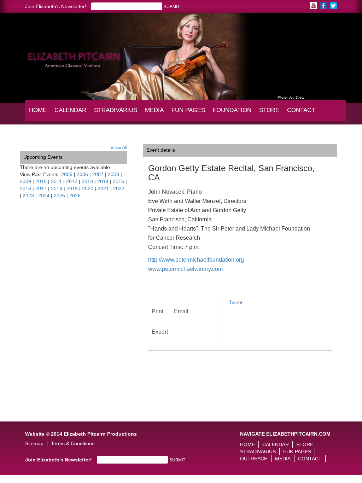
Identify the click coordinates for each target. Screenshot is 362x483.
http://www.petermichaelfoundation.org (196, 260)
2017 (41, 188)
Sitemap (34, 443)
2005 (66, 174)
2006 (82, 174)
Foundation (232, 113)
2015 (118, 181)
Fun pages (188, 113)
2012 (71, 181)
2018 (56, 188)
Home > (28, 138)
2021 (103, 188)
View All (118, 147)
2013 (87, 181)
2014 (103, 181)
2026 (75, 195)
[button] (25, 50)
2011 (56, 181)
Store (269, 110)
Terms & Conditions (72, 443)
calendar (70, 110)
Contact (301, 110)
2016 (25, 188)
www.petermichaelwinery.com (185, 269)
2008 (113, 174)
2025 (59, 195)
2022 (118, 188)
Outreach (254, 458)
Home (38, 110)
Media (156, 113)
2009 (25, 181)
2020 (87, 188)
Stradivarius (115, 110)
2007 (98, 174)
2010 (41, 181)
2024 (43, 195)
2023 (28, 195)
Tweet (236, 302)
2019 (72, 188)
